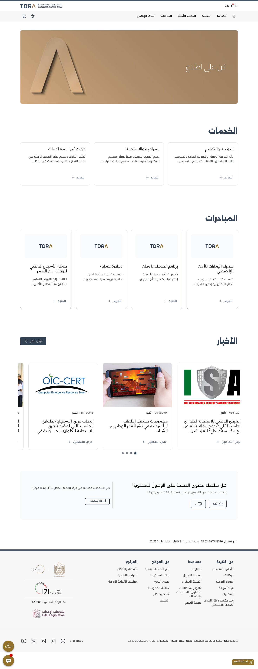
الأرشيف (165, 601)
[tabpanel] (129, 67)
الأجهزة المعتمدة (223, 569)
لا (195, 503)
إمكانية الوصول (192, 575)
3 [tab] (127, 453)
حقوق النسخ (162, 582)
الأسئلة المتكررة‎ (191, 582)
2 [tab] (131, 453)
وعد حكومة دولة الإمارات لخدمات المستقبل (219, 603)
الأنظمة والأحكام (127, 569)
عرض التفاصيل (222, 442)
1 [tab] (135, 453)
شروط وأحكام (161, 594)
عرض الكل (36, 341)
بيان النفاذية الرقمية (157, 569)
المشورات (228, 594)
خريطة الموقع (192, 603)
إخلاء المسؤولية (160, 575)
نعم (215, 503)
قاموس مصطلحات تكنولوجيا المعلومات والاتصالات (188, 592)
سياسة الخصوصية (159, 588)
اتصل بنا (196, 569)
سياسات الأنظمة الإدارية (122, 582)
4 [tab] (123, 453)
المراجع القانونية (127, 575)
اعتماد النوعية (225, 582)
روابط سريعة (226, 588)
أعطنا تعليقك (97, 501)
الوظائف (228, 575)
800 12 (36, 602)
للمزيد (228, 177)
